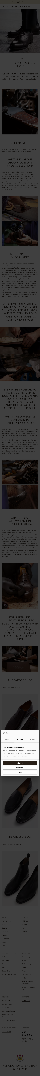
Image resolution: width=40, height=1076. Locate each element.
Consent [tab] (7, 739)
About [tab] (32, 739)
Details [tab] (20, 739)
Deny (20, 772)
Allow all (20, 763)
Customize (19, 768)
